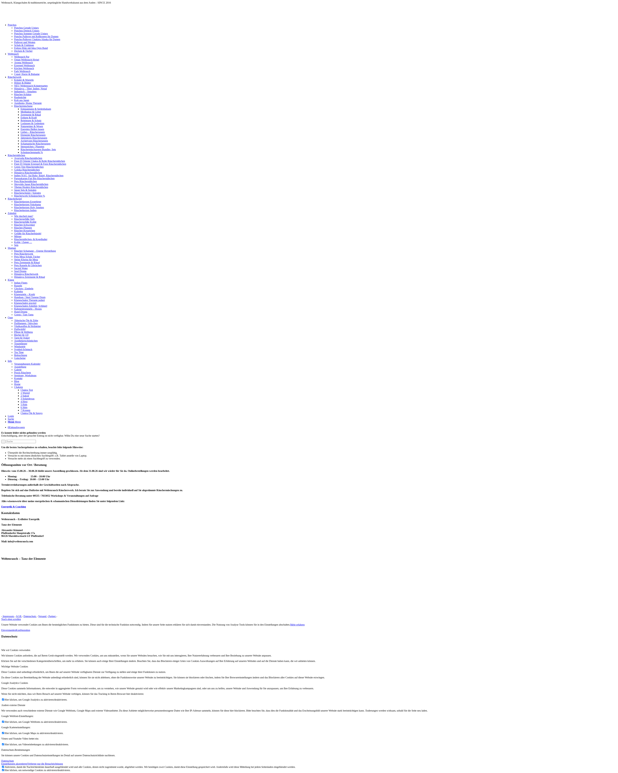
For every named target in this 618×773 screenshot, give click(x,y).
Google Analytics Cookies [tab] (14, 683)
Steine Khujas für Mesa (26, 259)
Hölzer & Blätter (22, 82)
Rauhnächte (20, 97)
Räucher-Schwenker (24, 224)
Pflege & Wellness (23, 332)
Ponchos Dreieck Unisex (26, 30)
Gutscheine (20, 358)
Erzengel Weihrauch (24, 65)
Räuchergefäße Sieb (24, 219)
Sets (16, 245)
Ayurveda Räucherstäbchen (28, 158)
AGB (19, 616)
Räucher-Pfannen (23, 227)
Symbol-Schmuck (23, 349)
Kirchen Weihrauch (24, 68)
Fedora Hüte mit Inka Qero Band (31, 48)
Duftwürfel (19, 329)
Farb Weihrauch (22, 71)
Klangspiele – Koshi (24, 294)
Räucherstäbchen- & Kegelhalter (30, 239)
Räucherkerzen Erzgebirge (27, 201)
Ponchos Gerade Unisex (26, 27)
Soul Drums (20, 271)
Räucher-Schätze (22, 94)
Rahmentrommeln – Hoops (28, 308)
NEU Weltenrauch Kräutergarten (31, 85)
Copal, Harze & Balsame (27, 74)
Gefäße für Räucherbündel (27, 233)
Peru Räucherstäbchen (25, 181)
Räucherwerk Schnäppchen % (29, 195)
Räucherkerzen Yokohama (27, 204)
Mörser (17, 236)
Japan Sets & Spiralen (25, 190)
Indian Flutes (20, 282)
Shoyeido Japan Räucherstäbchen (31, 184)
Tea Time (19, 352)
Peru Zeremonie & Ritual (27, 262)
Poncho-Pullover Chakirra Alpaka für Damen (37, 39)
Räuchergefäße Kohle (25, 222)
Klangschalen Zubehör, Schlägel (30, 306)
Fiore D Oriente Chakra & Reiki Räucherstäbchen (39, 161)
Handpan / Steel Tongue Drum (29, 297)
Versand (42, 616)
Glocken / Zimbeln (23, 288)
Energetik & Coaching (13, 506)
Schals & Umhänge (24, 45)
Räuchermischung (23, 106)
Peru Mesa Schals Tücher (27, 256)
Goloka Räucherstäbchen (27, 169)
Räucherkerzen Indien (25, 210)
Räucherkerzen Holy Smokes (29, 207)
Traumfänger (20, 343)
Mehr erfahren (297, 624)
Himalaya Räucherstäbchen (28, 172)
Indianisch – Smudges (25, 91)
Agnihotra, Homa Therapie (28, 103)
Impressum (8, 616)
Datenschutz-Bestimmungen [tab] (15, 750)
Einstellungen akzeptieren (14, 763)
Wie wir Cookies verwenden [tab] (15, 650)
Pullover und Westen (24, 42)
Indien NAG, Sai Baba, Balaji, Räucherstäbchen (38, 175)
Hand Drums (20, 311)
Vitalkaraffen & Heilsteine (27, 326)
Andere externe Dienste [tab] (13, 705)
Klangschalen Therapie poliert (29, 300)
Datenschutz (30, 616)
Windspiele (19, 346)
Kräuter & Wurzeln (24, 80)
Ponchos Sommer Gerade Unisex (31, 33)
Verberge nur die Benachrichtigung (45, 763)
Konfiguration (23, 630)
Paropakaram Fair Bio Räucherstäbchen (34, 178)
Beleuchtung (20, 355)
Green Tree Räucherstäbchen (29, 166)
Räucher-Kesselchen (24, 230)
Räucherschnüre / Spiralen (27, 193)
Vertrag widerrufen (68, 616)
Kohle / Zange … (23, 242)
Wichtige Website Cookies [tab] (14, 666)
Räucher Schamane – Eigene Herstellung (35, 251)
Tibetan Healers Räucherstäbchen (31, 187)
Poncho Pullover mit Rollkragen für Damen (36, 36)
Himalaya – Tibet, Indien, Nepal (30, 88)
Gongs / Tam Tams (23, 314)
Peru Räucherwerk (23, 253)
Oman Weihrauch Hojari (26, 59)
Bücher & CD (21, 335)
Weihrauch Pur (21, 56)
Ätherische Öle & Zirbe (26, 320)
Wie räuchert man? (23, 216)
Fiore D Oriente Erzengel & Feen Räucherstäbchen (40, 164)
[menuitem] (312, 38)
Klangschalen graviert (25, 303)
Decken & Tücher (23, 51)
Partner (52, 616)
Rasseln (18, 285)
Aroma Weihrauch (23, 62)
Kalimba (18, 291)
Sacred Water (21, 268)
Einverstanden (8, 630)
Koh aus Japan (21, 100)
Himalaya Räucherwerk (26, 274)
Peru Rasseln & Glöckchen (28, 265)
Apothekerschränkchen (26, 340)
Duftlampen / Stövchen (26, 323)
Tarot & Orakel (22, 337)
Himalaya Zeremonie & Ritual (29, 277)
